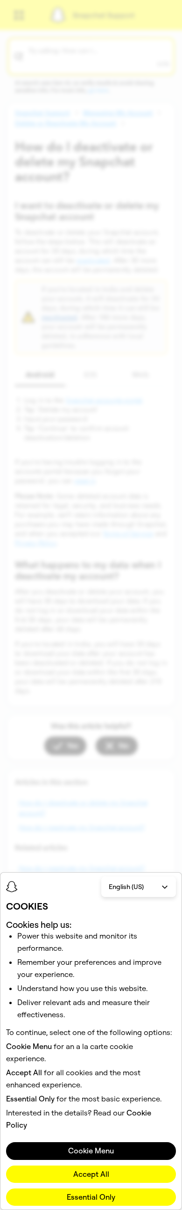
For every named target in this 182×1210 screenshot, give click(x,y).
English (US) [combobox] (126, 886)
